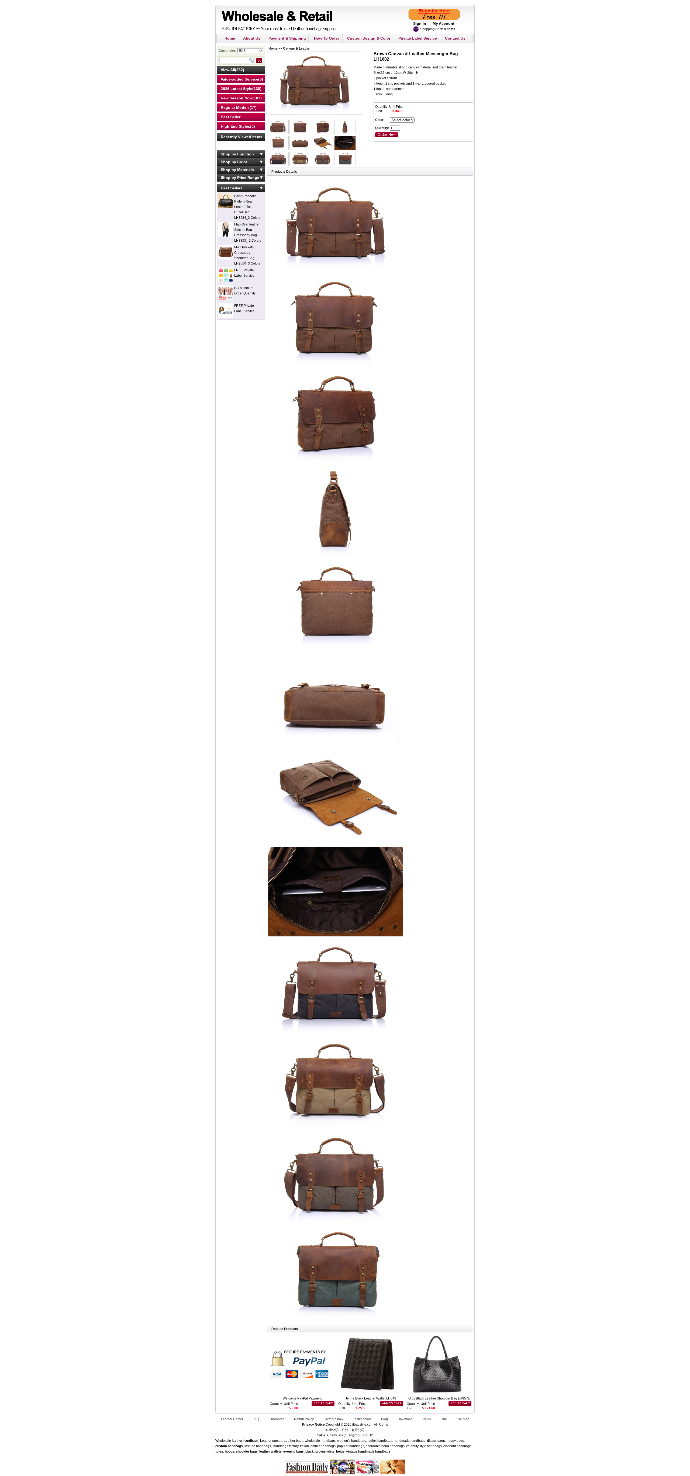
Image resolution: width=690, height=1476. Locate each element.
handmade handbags (374, 1451)
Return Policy (304, 1419)
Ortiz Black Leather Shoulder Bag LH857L (439, 1398)
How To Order (326, 38)
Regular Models (235, 107)
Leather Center (232, 1419)
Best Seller (230, 117)
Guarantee (276, 1419)
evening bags (293, 1451)
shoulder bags (247, 1451)
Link (443, 1419)
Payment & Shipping (287, 38)
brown (320, 1451)
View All (228, 70)
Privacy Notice (313, 1424)
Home (230, 38)
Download (405, 1419)
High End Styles (235, 126)
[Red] (278, 133)
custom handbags (229, 1446)
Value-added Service (239, 79)
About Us (251, 38)
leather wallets (270, 1451)
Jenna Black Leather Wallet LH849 (370, 1398)
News (426, 1419)
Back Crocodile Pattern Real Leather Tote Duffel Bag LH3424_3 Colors (247, 207)
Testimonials (362, 1419)
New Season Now (237, 98)
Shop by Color (234, 162)
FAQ (256, 1419)
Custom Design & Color (368, 38)
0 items (449, 29)
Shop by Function (237, 154)
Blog (384, 1419)
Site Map (462, 1419)
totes (219, 1451)
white (330, 1451)
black (309, 1451)
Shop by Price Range (240, 177)
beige (340, 1451)
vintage (351, 1451)
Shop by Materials (237, 170)
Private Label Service (417, 38)
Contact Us (455, 38)
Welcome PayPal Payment (302, 1398)
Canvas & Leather (297, 48)
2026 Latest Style (236, 88)
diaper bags (436, 1441)
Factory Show (333, 1419)
